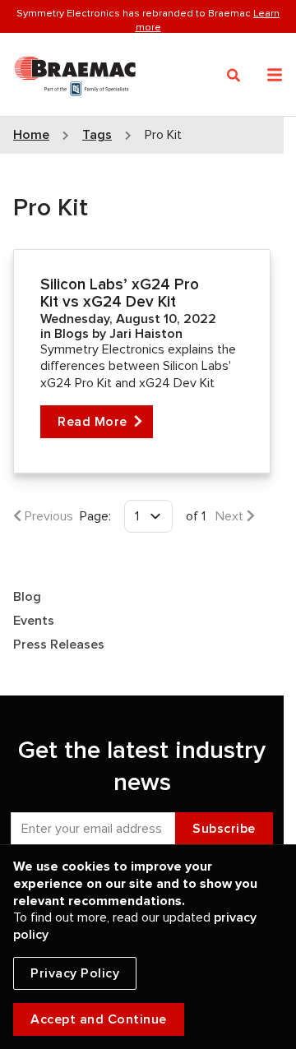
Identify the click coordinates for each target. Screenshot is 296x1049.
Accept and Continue (98, 1019)
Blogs (73, 333)
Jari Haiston (146, 333)
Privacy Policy (74, 973)
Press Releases (58, 644)
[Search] (233, 75)
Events (33, 620)
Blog (27, 596)
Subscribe (224, 828)
